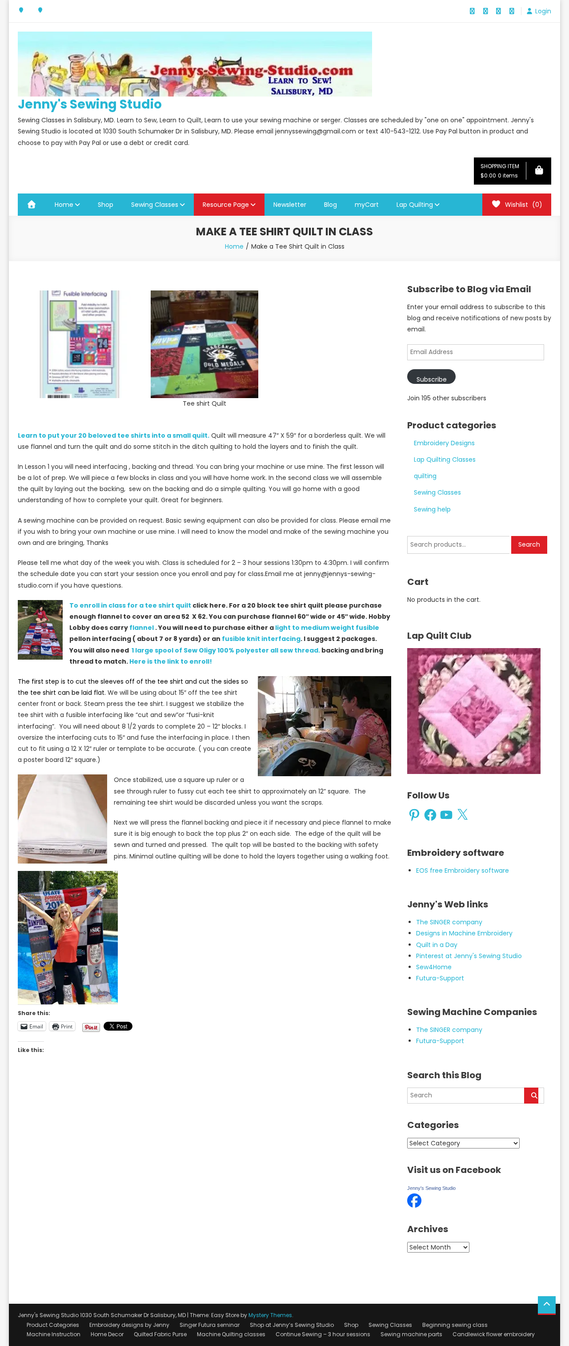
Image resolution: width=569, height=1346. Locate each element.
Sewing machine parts (411, 1334)
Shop (105, 204)
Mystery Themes (270, 1315)
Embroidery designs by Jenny (129, 1325)
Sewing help (432, 509)
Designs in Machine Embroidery (464, 933)
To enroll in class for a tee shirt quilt (130, 605)
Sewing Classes (154, 204)
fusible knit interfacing (261, 638)
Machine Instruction (53, 1334)
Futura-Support (440, 978)
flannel (141, 627)
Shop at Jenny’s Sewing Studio (292, 1325)
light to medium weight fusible (327, 627)
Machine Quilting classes (231, 1334)
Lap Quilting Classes (445, 459)
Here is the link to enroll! (170, 661)
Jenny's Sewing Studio (90, 104)
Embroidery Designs (444, 443)
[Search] (531, 1096)
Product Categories (53, 1325)
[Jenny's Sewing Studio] (414, 1200)
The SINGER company (449, 922)
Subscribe (432, 379)
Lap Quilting (415, 204)
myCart (367, 204)
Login (543, 11)
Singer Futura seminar (210, 1325)
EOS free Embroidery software (462, 870)
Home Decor (107, 1334)
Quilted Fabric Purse (160, 1334)
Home (64, 204)
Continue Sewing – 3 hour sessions (323, 1334)
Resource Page (226, 204)
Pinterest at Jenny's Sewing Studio (469, 955)
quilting (425, 476)
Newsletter (289, 204)
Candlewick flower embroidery (494, 1334)
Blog (330, 204)
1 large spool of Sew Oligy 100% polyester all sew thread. (226, 650)
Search (529, 544)
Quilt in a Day (436, 944)
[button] (77, 344)
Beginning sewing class (455, 1325)
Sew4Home (434, 967)
